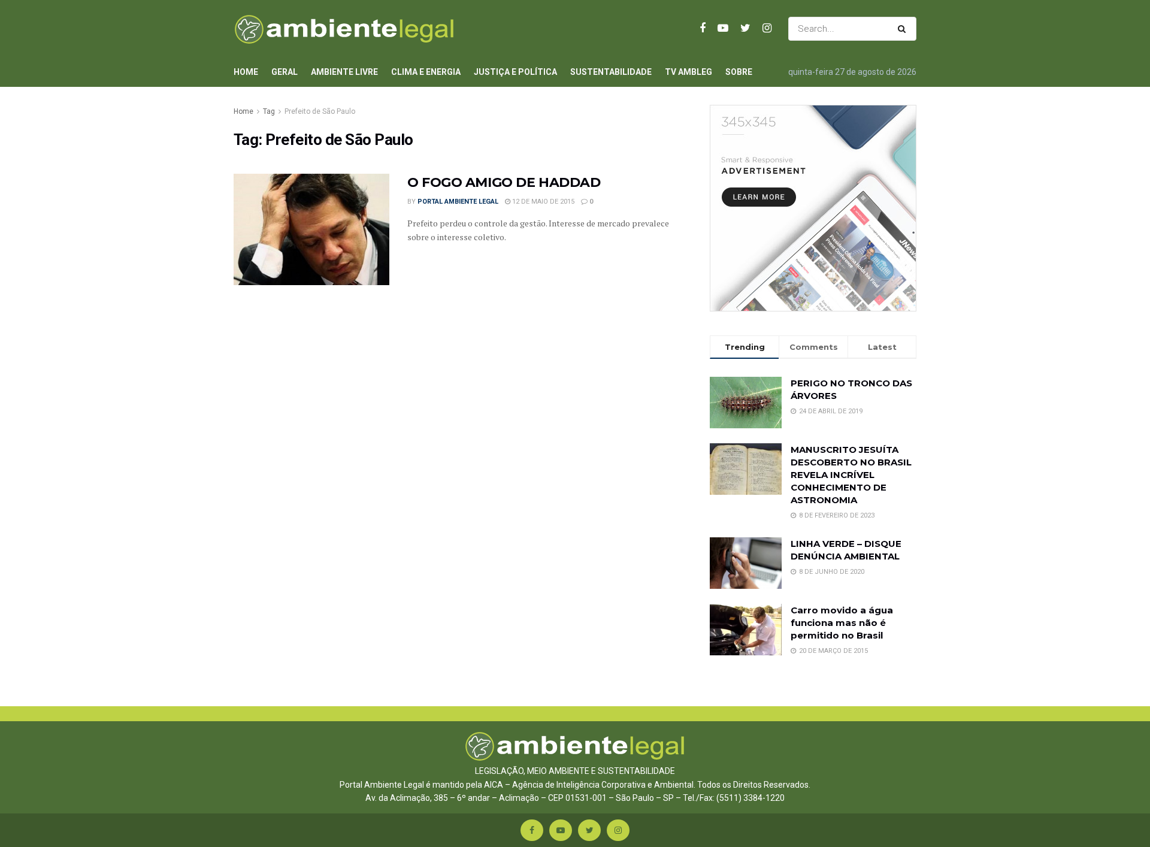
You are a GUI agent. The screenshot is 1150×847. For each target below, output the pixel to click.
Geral (284, 72)
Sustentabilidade (611, 72)
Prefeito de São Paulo (320, 111)
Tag (269, 111)
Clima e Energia (426, 72)
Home (246, 72)
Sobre (738, 72)
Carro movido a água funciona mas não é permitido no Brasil (842, 622)
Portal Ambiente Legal (457, 201)
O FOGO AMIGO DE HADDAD (503, 182)
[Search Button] (904, 29)
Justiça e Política (515, 72)
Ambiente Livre (344, 72)
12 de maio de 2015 (542, 201)
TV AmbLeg (688, 72)
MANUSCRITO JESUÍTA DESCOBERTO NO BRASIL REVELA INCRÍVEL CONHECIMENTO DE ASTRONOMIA (851, 475)
